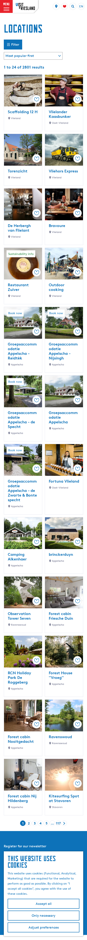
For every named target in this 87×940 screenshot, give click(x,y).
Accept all (44, 904)
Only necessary (43, 916)
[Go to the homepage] (25, 6)
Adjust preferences (44, 927)
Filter (15, 45)
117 (58, 823)
